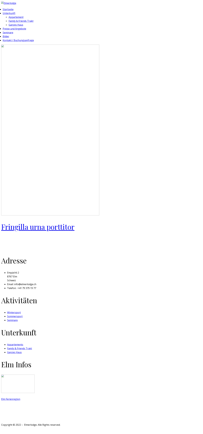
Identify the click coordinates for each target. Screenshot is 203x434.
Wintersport (14, 312)
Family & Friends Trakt (21, 21)
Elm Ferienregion (10, 399)
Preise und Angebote (14, 28)
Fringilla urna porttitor (37, 226)
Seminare (8, 32)
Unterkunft (9, 13)
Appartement (16, 17)
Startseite (8, 9)
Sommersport (15, 316)
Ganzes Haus (16, 24)
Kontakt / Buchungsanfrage (18, 40)
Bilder (6, 36)
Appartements (15, 344)
